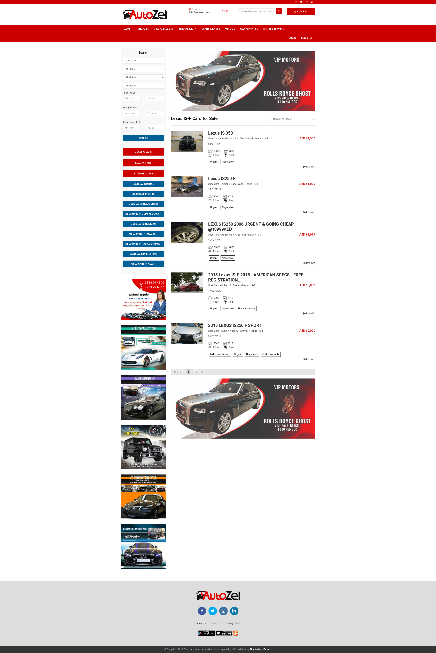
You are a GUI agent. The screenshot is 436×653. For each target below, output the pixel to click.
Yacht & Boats (211, 29)
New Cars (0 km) (164, 29)
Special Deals (188, 29)
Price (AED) (129, 93)
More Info (310, 166)
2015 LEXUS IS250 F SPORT (235, 325)
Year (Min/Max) (131, 107)
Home (126, 29)
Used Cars (142, 29)
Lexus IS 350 (220, 133)
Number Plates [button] (273, 29)
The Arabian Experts (261, 649)
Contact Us (216, 623)
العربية (226, 10)
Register (307, 38)
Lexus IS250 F (221, 178)
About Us (201, 623)
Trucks (230, 29)
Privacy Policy (233, 623)
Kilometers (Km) (131, 122)
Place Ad (302, 11)
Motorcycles (249, 29)
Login (292, 38)
